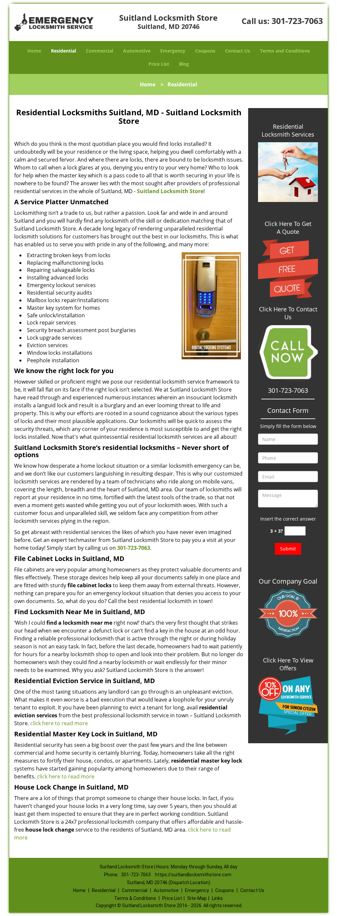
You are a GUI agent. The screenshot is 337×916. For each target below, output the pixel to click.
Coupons (205, 51)
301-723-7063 (297, 20)
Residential (63, 51)
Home (34, 51)
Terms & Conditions (135, 898)
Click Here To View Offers (288, 664)
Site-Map (197, 898)
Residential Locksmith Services (288, 130)
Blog (184, 64)
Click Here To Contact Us (288, 313)
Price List (158, 64)
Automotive (136, 51)
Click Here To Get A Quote (288, 227)
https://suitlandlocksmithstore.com (193, 874)
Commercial (99, 51)
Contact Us (237, 51)
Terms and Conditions (285, 51)
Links (217, 898)
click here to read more (59, 723)
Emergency (172, 51)
